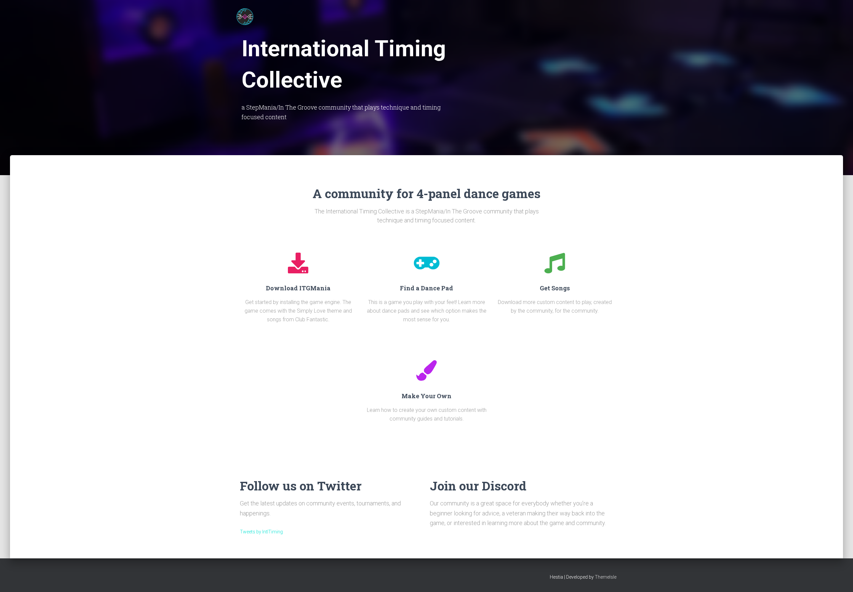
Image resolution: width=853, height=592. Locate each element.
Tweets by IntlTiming (261, 531)
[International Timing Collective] (245, 16)
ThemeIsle (605, 577)
